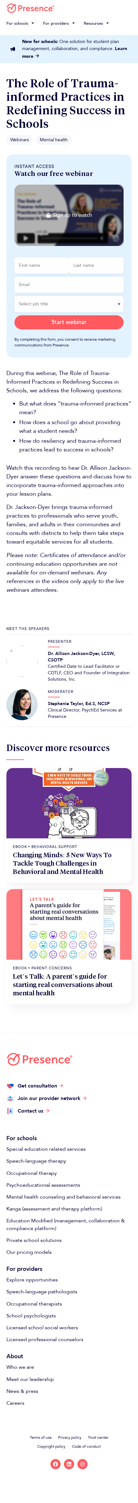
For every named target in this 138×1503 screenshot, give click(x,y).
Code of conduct (86, 1446)
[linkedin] (69, 1464)
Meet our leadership (30, 1379)
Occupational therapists (34, 1303)
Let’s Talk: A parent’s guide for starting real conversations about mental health (63, 985)
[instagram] (82, 1464)
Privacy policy (70, 1437)
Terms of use (41, 1437)
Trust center (98, 1437)
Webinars (19, 140)
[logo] (30, 8)
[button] (21, 23)
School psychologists (31, 1315)
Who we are (20, 1367)
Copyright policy (51, 1446)
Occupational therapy (31, 1173)
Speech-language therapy (36, 1161)
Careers (15, 1403)
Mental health (54, 140)
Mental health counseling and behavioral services (63, 1197)
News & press (22, 1391)
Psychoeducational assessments (43, 1185)
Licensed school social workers (42, 1327)
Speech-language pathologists (41, 1291)
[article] (69, 803)
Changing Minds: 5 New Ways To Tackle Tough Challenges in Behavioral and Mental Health (62, 863)
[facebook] (55, 1464)
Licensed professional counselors (44, 1339)
